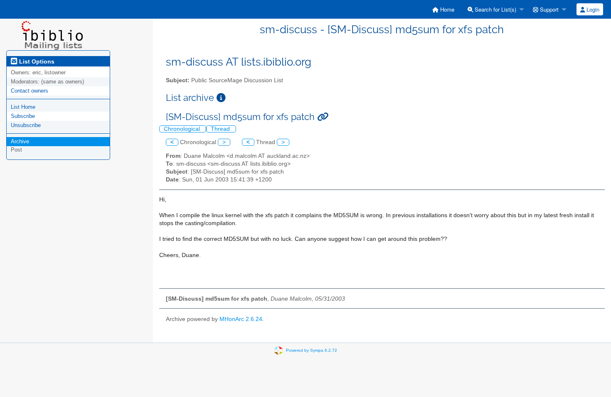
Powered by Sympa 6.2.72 (311, 350)
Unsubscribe (26, 125)
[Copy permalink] (322, 117)
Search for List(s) (494, 9)
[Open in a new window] (221, 98)
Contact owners (29, 91)
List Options (35, 61)
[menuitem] (443, 9)
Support (548, 9)
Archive (20, 141)
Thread (221, 129)
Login (592, 9)
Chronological (183, 129)
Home (446, 9)
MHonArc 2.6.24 (240, 319)
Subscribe (23, 116)
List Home (23, 107)
